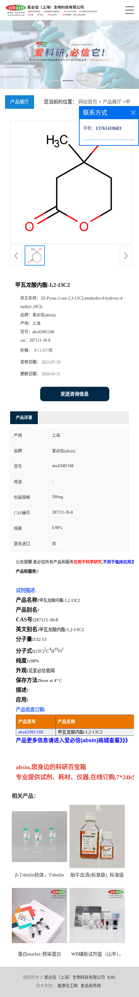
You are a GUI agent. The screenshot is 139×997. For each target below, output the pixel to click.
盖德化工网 (67, 986)
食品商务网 (91, 986)
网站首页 (87, 101)
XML (111, 977)
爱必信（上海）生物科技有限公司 (74, 977)
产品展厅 (112, 101)
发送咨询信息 (74, 394)
